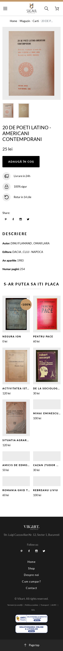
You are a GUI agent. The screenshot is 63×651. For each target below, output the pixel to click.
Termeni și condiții (15, 605)
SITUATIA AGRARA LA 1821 (21, 440)
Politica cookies (31, 605)
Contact (31, 588)
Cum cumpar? (31, 581)
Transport (45, 605)
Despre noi (31, 575)
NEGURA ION (11, 336)
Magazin (25, 21)
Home (13, 21)
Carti (36, 21)
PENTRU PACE (43, 336)
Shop (31, 568)
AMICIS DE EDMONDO (18, 465)
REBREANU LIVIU (45, 490)
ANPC (54, 605)
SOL (33, 610)
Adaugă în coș (21, 161)
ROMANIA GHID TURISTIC (21, 490)
